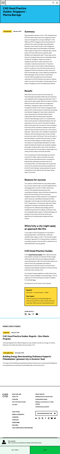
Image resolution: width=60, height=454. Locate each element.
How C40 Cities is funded (19, 402)
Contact (15, 420)
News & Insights (18, 414)
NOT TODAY (15, 450)
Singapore (7, 31)
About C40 (15, 396)
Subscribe (16, 422)
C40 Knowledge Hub (44, 413)
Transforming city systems (42, 406)
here (50, 275)
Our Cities (16, 412)
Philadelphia (8, 353)
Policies (15, 425)
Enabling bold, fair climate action (44, 396)
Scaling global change (41, 399)
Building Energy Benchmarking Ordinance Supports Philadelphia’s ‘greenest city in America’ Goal (27, 357)
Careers (15, 417)
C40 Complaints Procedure (22, 428)
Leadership (15, 399)
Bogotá (6, 332)
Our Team (14, 404)
